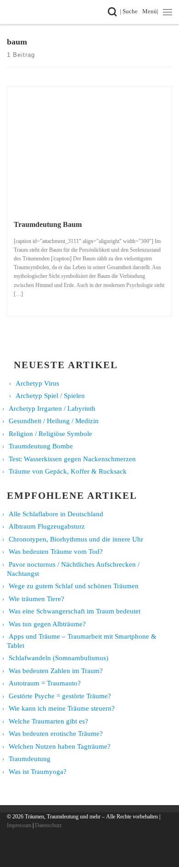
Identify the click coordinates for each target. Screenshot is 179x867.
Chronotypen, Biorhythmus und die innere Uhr (76, 539)
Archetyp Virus (37, 383)
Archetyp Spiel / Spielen (50, 395)
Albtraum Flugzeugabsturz (47, 526)
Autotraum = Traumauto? (45, 683)
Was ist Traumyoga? (38, 771)
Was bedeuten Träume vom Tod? (56, 551)
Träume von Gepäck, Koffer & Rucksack (68, 471)
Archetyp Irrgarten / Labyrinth (52, 408)
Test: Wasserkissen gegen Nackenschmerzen (72, 459)
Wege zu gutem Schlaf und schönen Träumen (74, 586)
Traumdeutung (29, 758)
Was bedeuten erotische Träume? (56, 733)
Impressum (19, 825)
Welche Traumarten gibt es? (48, 721)
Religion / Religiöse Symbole (50, 433)
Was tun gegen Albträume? (47, 624)
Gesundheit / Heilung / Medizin (54, 421)
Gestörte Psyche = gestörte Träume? (60, 696)
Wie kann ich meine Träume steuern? (62, 708)
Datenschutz (48, 825)
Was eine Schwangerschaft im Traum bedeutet (74, 611)
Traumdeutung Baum (48, 224)
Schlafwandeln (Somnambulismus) (58, 658)
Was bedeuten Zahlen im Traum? (56, 670)
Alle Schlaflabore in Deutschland (56, 514)
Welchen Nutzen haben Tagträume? (60, 746)
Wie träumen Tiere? (36, 598)
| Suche (130, 11)
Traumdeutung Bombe (41, 446)
